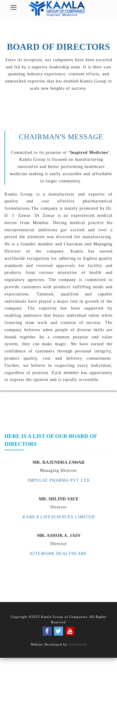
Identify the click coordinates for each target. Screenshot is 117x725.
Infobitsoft (78, 644)
